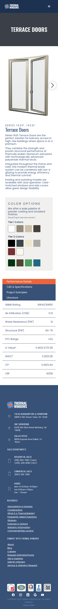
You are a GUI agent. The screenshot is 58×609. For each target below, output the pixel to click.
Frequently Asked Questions (22, 516)
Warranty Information (18, 527)
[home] (12, 6)
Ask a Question (15, 558)
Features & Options (17, 523)
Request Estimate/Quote (20, 555)
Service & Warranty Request (22, 565)
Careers (11, 551)
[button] (49, 6)
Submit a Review (16, 561)
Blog (9, 548)
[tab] (29, 281)
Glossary (12, 520)
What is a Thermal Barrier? (21, 513)
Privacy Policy (29, 605)
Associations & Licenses (20, 506)
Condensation (15, 510)
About (10, 544)
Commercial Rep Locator (20, 530)
